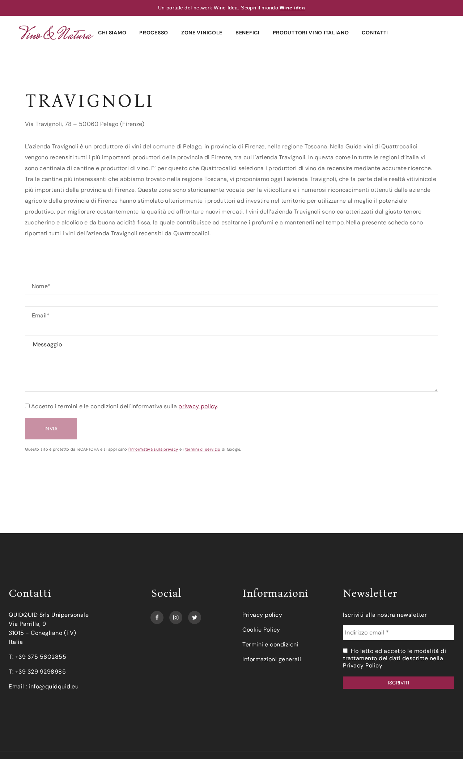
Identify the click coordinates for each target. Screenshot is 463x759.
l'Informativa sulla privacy (153, 449)
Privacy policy (262, 615)
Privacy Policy (362, 665)
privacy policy (197, 406)
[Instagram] (176, 615)
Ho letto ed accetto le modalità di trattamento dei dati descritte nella (394, 658)
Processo (153, 32)
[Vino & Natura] (56, 32)
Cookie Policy (261, 629)
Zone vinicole (201, 32)
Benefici (247, 32)
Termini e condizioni (270, 644)
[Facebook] (157, 615)
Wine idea (292, 7)
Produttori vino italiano (311, 32)
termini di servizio (203, 449)
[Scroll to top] (445, 741)
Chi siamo (112, 32)
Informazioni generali (271, 659)
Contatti (375, 32)
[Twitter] (194, 615)
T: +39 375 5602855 (37, 657)
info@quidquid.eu (53, 686)
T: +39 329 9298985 (37, 671)
